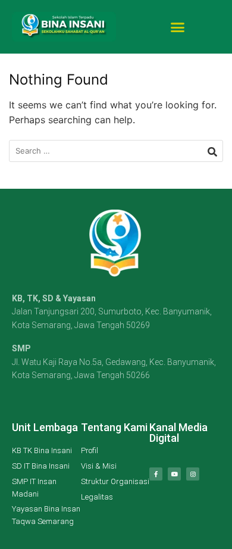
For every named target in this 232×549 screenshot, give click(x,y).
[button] (178, 26)
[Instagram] (192, 474)
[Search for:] (116, 151)
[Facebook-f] (155, 474)
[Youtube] (174, 474)
